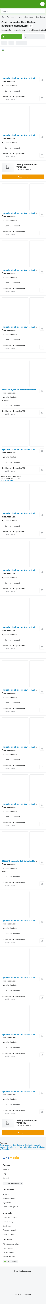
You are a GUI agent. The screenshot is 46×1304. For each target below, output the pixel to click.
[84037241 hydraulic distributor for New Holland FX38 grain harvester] (23, 844)
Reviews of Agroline (10, 1230)
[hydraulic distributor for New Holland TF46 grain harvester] (23, 673)
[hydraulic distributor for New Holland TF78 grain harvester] (23, 961)
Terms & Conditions (10, 1218)
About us (6, 1170)
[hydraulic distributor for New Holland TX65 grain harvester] (23, 611)
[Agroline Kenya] (15, 4)
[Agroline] (2, 17)
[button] (42, 4)
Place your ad (23, 177)
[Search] (42, 11)
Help (4, 1174)
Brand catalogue (9, 1234)
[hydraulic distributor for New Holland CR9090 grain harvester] (23, 62)
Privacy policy (8, 1222)
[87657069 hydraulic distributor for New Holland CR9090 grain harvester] (23, 373)
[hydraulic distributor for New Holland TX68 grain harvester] (23, 119)
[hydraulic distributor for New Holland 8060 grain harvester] (23, 787)
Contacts (6, 1178)
